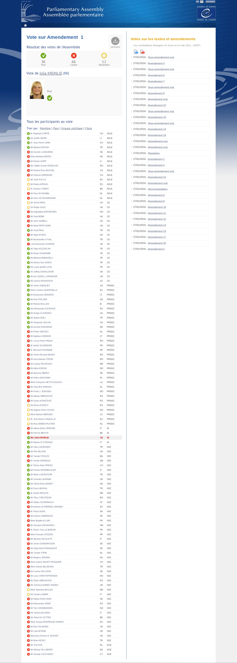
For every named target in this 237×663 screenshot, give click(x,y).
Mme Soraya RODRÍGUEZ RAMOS (47, 622)
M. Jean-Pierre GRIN (40, 143)
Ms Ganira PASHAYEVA (42, 281)
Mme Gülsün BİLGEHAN (42, 566)
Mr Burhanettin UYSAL (41, 239)
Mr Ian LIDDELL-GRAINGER (44, 276)
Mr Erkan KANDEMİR (41, 253)
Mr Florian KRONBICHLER (43, 470)
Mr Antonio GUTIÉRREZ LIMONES (47, 507)
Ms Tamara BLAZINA (40, 613)
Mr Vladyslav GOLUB (40, 322)
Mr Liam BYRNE (38, 631)
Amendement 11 (157, 213)
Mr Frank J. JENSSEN (41, 391)
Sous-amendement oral (161, 57)
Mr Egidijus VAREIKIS (41, 336)
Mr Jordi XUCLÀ (38, 179)
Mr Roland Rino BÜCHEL (43, 170)
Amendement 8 (156, 201)
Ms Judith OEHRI (39, 138)
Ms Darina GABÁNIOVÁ (42, 516)
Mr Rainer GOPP (38, 161)
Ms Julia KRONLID (40, 437)
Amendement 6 (156, 195)
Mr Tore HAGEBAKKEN (42, 608)
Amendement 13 (157, 225)
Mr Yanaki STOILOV (40, 456)
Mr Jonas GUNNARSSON (43, 543)
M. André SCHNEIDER (41, 345)
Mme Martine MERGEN (42, 414)
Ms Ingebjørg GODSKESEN (44, 212)
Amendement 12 (157, 219)
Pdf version (142, 52)
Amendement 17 (157, 237)
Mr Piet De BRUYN (39, 433)
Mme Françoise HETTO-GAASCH (46, 382)
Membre (45, 128)
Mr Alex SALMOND (39, 626)
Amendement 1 (156, 159)
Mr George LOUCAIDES (42, 654)
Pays (56, 128)
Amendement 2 (156, 248)
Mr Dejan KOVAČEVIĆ (41, 401)
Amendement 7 (156, 81)
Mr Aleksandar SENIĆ (41, 603)
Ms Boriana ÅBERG (40, 373)
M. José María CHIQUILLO (43, 419)
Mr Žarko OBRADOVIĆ (41, 580)
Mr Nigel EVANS (38, 235)
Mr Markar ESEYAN (40, 147)
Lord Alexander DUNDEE (42, 244)
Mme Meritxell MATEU (41, 156)
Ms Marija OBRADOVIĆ (42, 396)
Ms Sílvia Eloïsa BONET (42, 484)
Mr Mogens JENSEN (40, 557)
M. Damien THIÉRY (40, 189)
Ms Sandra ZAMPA (39, 594)
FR (202, 2)
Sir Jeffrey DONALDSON (42, 272)
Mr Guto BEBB (37, 216)
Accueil (25, 25)
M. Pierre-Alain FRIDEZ (42, 465)
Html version (136, 52)
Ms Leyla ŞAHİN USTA (41, 267)
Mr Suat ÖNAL (37, 230)
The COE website (206, 13)
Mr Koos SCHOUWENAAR (43, 198)
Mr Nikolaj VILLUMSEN (42, 649)
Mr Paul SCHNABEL (40, 193)
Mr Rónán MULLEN (40, 304)
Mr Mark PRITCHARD (41, 225)
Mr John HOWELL (39, 221)
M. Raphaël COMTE (40, 133)
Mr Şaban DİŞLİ (38, 318)
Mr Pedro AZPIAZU (39, 184)
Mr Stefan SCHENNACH (42, 502)
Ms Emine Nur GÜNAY (41, 262)
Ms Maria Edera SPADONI (43, 428)
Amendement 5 (156, 75)
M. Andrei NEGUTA (39, 493)
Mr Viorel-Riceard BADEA (43, 354)
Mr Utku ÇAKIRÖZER (40, 447)
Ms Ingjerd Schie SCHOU (42, 410)
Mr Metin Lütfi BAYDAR (41, 474)
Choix (88, 128)
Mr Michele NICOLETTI (41, 539)
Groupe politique (72, 128)
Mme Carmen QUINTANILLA (44, 290)
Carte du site (26, 1)
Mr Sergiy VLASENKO (41, 313)
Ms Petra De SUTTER (41, 617)
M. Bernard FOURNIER (41, 350)
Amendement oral (158, 99)
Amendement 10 (157, 207)
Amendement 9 (156, 93)
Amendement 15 (157, 231)
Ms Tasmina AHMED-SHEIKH (44, 585)
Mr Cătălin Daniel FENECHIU (44, 166)
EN (197, 2)
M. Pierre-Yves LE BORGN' (43, 530)
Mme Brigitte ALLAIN (40, 520)
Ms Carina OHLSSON (41, 571)
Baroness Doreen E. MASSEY (45, 636)
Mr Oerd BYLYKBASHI (41, 387)
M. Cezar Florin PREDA (42, 341)
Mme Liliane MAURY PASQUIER (46, 562)
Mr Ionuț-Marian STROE (42, 359)
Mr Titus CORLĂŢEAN (41, 497)
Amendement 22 (157, 105)
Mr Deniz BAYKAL (39, 488)
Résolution (154, 153)
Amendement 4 (156, 63)
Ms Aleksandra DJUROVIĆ (43, 308)
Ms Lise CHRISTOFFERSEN (44, 576)
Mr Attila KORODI (39, 368)
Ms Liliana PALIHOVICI (41, 364)
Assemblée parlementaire (63, 12)
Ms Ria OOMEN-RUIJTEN (43, 424)
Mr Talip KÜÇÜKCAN (40, 248)
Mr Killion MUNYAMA (40, 378)
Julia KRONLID (51, 73)
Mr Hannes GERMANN (41, 175)
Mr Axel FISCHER (39, 299)
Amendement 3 (156, 165)
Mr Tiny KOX (36, 645)
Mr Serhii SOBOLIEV (40, 285)
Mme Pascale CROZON (42, 534)
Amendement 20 (157, 243)
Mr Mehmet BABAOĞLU (42, 258)
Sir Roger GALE (38, 207)
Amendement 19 (157, 117)
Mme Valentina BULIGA (42, 590)
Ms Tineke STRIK (39, 553)
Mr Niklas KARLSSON (41, 599)
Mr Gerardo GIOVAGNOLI (42, 525)
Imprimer (115, 47)
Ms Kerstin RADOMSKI (41, 327)
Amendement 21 (157, 177)
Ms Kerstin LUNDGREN (42, 152)
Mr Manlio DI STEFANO (42, 442)
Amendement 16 (157, 135)
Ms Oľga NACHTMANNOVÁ (44, 548)
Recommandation (158, 189)
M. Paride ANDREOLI (41, 460)
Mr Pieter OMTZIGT (40, 331)
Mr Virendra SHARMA (41, 479)
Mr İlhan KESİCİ (38, 640)
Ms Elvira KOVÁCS (39, 405)
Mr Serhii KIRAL (38, 202)
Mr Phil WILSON (38, 451)
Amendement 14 (157, 129)
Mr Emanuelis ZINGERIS (42, 295)
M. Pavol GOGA (38, 511)
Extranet (210, 2)
